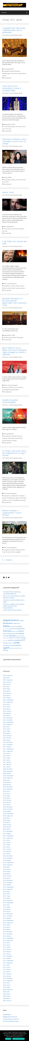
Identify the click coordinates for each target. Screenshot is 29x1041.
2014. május (6, 907)
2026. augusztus (8, 675)
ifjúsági (9, 633)
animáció (21, 620)
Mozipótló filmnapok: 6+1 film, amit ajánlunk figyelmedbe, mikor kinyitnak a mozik (14, 301)
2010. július (6, 983)
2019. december (7, 787)
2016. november (7, 858)
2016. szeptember (8, 862)
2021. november (7, 744)
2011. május (6, 969)
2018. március (7, 825)
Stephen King (11, 643)
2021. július (6, 753)
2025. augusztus (8, 680)
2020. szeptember (8, 776)
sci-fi (23, 640)
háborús (5, 633)
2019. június (6, 793)
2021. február (7, 764)
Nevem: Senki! (8, 192)
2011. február (7, 976)
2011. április (6, 972)
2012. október (7, 936)
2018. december (7, 807)
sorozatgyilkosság (7, 389)
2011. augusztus (8, 963)
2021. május (6, 758)
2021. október (7, 747)
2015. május (6, 896)
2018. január (6, 829)
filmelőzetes (21, 628)
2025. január (6, 684)
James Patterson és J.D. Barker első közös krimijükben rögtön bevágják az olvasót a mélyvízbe (14, 351)
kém (7, 636)
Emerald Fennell (21, 180)
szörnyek (14, 440)
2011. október (7, 958)
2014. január (6, 911)
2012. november (7, 934)
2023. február (7, 713)
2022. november (7, 720)
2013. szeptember (8, 920)
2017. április (6, 847)
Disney (18, 623)
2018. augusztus (8, 816)
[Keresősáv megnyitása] (27, 12)
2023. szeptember (8, 700)
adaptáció (7, 71)
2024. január (6, 695)
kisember (21, 229)
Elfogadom (8, 1038)
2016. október (7, 860)
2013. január (6, 929)
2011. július (6, 965)
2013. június (6, 925)
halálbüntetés (6, 73)
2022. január (6, 740)
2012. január (6, 954)
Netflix (11, 638)
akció (5, 229)
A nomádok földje (9, 126)
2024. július (6, 686)
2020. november (7, 771)
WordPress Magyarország (10, 1021)
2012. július (6, 943)
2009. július (6, 992)
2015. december (7, 880)
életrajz (13, 180)
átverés (13, 550)
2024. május (6, 689)
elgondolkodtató (13, 626)
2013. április (6, 927)
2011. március (7, 974)
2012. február (7, 951)
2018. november (7, 809)
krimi (15, 387)
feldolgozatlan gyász (13, 498)
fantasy (14, 436)
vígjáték (18, 552)
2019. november (7, 789)
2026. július (6, 678)
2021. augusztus (8, 751)
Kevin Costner (16, 288)
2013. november (7, 916)
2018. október (7, 811)
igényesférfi (10, 69)
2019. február (7, 802)
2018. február (7, 827)
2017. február (7, 851)
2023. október (7, 698)
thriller (17, 642)
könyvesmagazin (12, 283)
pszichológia (22, 638)
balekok (17, 550)
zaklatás (20, 648)
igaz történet (15, 633)
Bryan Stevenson (15, 71)
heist (14, 552)
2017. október (7, 833)
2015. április (6, 898)
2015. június (6, 894)
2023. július (6, 704)
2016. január (6, 878)
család (12, 286)
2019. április (6, 798)
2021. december (7, 742)
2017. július (6, 840)
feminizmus (13, 628)
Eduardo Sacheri (7, 552)
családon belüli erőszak (17, 496)
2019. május (6, 796)
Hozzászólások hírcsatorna (11, 1019)
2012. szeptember (8, 938)
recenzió (20, 387)
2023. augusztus (8, 702)
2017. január (6, 853)
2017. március (7, 849)
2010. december (7, 978)
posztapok (15, 638)
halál (12, 631)
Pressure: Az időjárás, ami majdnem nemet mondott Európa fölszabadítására (13, 606)
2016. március (7, 876)
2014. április (6, 909)
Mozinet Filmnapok (17, 337)
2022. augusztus (8, 724)
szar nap (4, 231)
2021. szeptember (8, 749)
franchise (19, 436)
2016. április (6, 874)
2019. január (6, 804)
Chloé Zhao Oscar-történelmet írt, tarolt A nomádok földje (11, 88)
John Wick (15, 229)
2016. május (6, 871)
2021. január (6, 767)
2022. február (7, 738)
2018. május (6, 820)
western (22, 288)
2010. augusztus (8, 980)
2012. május (6, 947)
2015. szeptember (8, 887)
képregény (13, 636)
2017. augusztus (8, 838)
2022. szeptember (8, 722)
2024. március (7, 693)
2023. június (6, 706)
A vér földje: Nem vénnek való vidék (14, 242)
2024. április (6, 691)
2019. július (6, 791)
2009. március (7, 1000)
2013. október (7, 918)
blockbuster (7, 436)
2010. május (6, 987)
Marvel (22, 636)
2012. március (7, 949)
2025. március (7, 682)
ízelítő (13, 124)
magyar (18, 635)
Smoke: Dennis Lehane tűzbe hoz (12, 610)
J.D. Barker (11, 387)
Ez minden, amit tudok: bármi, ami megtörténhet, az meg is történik (14, 453)
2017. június (6, 842)
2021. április (6, 760)
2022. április (6, 733)
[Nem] (27, 1035)
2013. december (7, 914)
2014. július (6, 905)
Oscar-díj (8, 129)
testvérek (16, 389)
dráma (9, 288)
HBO (21, 498)
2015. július (6, 891)
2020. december (7, 769)
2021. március (7, 762)
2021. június (6, 755)
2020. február (7, 784)
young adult (16, 648)
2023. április (6, 709)
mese (4, 638)
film (5, 69)
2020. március (7, 782)
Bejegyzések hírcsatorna (10, 1017)
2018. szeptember (8, 813)
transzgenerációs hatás (19, 500)
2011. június (6, 967)
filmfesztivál (7, 337)
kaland (21, 633)
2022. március (7, 735)
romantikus (17, 640)
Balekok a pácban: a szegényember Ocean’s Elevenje (11, 512)
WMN (9, 177)
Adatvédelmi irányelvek (18, 1038)
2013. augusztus (8, 923)
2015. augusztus (8, 889)
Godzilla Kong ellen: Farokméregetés (10, 401)
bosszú (10, 229)
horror (21, 631)
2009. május (6, 996)
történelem (17, 645)
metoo (7, 637)
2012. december (7, 931)
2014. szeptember (8, 902)
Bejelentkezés (7, 1014)
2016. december (7, 856)
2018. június (6, 818)
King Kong (11, 438)
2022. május (6, 731)
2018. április (6, 822)
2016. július (6, 867)
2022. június (6, 729)
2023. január (6, 715)
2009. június (6, 994)
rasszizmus (14, 73)
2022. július (6, 727)
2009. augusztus (8, 989)
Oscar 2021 (5, 182)
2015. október (7, 885)
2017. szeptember (8, 836)
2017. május (6, 845)
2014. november (7, 900)
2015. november (7, 882)
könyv (5, 385)
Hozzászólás (7, 78)
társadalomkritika (7, 645)
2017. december (7, 831)
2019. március (7, 800)
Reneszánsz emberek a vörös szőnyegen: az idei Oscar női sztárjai (14, 141)
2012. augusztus (8, 940)
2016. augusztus (8, 865)
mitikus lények (6, 440)
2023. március (7, 711)
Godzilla (4, 438)
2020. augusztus (8, 778)
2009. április (6, 998)
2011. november (7, 956)
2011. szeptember (8, 960)
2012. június (6, 945)
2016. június (6, 869)
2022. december (7, 718)
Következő (9, 560)
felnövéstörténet (6, 628)
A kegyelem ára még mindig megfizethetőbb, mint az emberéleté (13, 30)
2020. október (7, 773)
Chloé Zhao (18, 126)
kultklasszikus (18, 438)
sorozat (9, 500)
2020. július (6, 780)
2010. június (6, 985)
